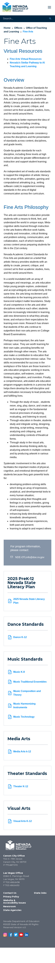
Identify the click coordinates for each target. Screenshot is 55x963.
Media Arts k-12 (22, 751)
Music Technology (24, 716)
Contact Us (9, 893)
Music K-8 (19, 672)
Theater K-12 (20, 786)
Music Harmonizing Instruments (24, 705)
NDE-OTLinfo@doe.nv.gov (29, 557)
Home (7, 28)
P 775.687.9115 (10, 865)
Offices (18, 28)
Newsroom (9, 906)
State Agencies (12, 910)
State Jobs (40, 893)
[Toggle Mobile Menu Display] (41, 7)
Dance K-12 (20, 637)
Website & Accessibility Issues (14, 901)
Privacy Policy (11, 896)
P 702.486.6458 (11, 882)
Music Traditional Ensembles (30, 681)
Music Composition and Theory (27, 693)
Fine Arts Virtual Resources (26, 59)
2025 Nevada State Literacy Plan (29, 601)
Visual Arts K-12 (22, 821)
